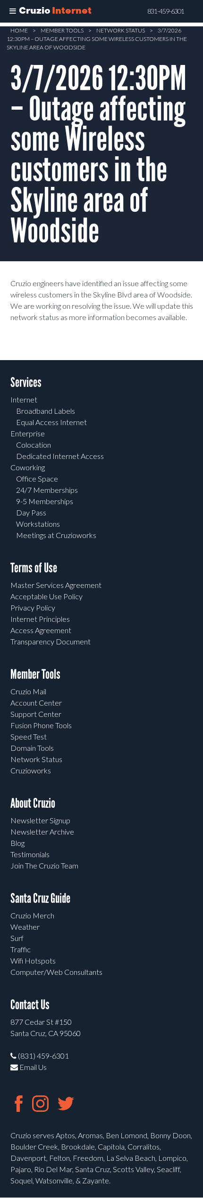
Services (26, 382)
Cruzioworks (30, 770)
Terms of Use (33, 568)
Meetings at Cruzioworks (56, 535)
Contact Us (30, 1005)
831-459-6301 (165, 11)
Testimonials (30, 854)
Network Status (120, 30)
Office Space (37, 478)
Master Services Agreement (56, 584)
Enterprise (27, 433)
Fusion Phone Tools (41, 725)
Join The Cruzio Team (44, 865)
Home (19, 30)
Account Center (36, 702)
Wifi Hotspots (33, 960)
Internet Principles (40, 618)
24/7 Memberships (47, 489)
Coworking (27, 467)
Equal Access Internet (51, 422)
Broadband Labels (45, 410)
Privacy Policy (32, 607)
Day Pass (31, 512)
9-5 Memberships (44, 501)
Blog (17, 842)
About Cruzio (32, 803)
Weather (25, 926)
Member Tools (62, 30)
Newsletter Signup (40, 820)
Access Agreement (40, 630)
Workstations (38, 523)
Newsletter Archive (42, 831)
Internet (23, 399)
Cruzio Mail (28, 691)
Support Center (35, 713)
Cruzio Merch (32, 915)
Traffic (20, 949)
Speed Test (28, 736)
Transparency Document (50, 641)
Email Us (32, 1066)
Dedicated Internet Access (60, 455)
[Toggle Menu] (12, 11)
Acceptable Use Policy (46, 596)
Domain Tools (32, 747)
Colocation (33, 444)
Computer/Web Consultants (56, 971)
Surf (17, 937)
